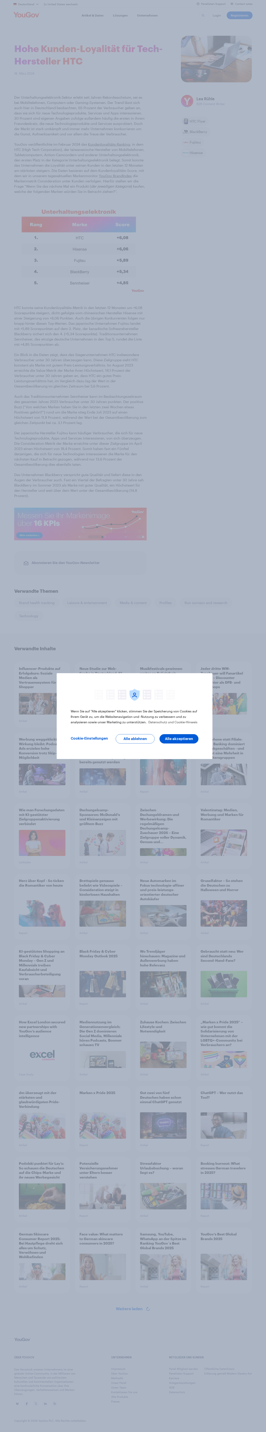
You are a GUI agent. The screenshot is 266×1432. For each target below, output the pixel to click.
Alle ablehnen (135, 739)
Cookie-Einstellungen (89, 738)
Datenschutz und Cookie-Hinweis (172, 722)
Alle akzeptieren (179, 739)
